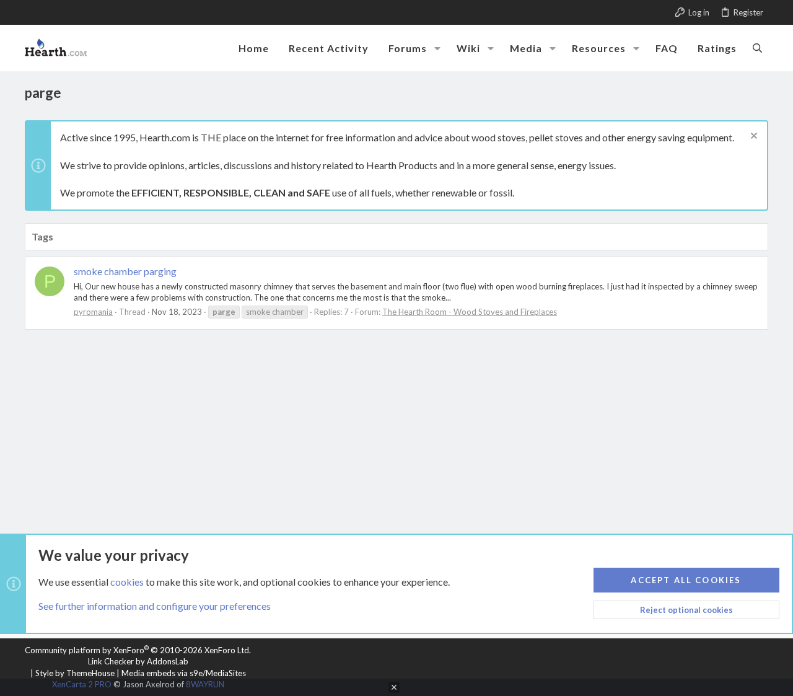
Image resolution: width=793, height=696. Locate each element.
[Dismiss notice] (752, 137)
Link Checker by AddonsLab (138, 661)
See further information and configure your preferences (154, 606)
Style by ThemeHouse (75, 673)
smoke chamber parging (125, 271)
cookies (127, 582)
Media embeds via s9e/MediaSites (183, 673)
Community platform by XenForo (138, 650)
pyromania (93, 312)
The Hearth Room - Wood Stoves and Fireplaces (469, 312)
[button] (437, 48)
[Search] (757, 47)
